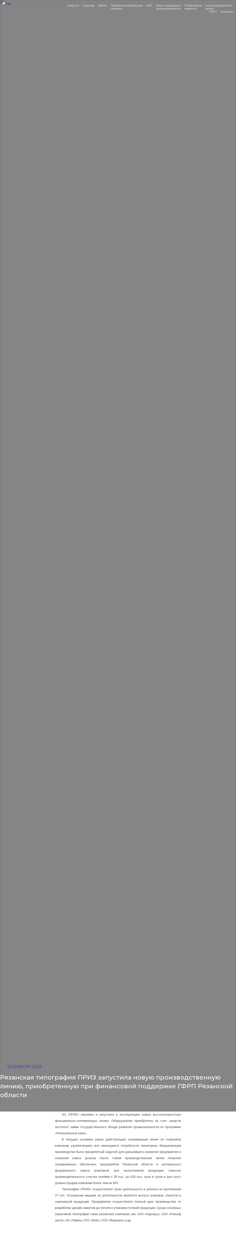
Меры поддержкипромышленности (168, 7)
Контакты (226, 11)
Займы (102, 5)
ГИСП (213, 11)
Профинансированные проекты (127, 7)
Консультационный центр (218, 7)
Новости (73, 5)
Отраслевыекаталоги (193, 7)
